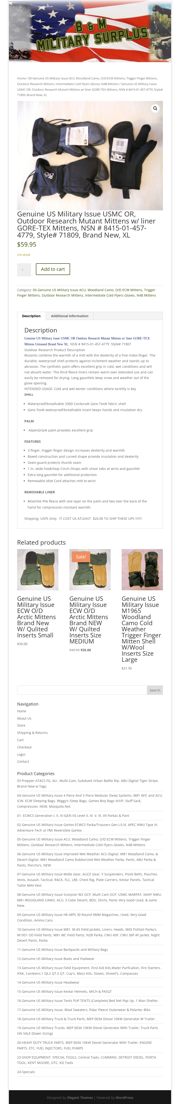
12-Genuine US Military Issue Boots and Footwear (55, 958)
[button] (155, 108)
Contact (23, 761)
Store (21, 725)
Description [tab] (31, 316)
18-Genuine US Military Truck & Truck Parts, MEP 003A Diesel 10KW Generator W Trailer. (86, 1019)
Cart (20, 740)
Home (21, 78)
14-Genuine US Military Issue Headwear (48, 982)
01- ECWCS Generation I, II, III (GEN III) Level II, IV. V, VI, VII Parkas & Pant (73, 815)
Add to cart (53, 269)
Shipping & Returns (32, 732)
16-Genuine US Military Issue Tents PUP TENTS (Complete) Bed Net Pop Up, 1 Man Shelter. (88, 1000)
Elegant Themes (80, 1097)
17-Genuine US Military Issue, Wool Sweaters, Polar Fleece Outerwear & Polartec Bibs (83, 1009)
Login (21, 754)
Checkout (24, 747)
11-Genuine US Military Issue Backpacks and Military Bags (62, 949)
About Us (24, 718)
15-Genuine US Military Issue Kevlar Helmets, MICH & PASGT (64, 991)
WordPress (124, 1097)
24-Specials (26, 1072)
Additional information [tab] (69, 316)
